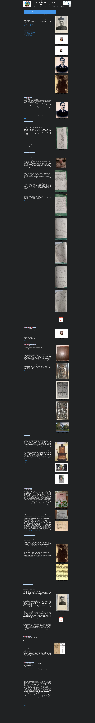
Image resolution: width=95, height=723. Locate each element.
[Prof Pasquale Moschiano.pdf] (61, 319)
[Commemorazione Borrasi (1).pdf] (61, 619)
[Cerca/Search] (70, 6)
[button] (45, 6)
